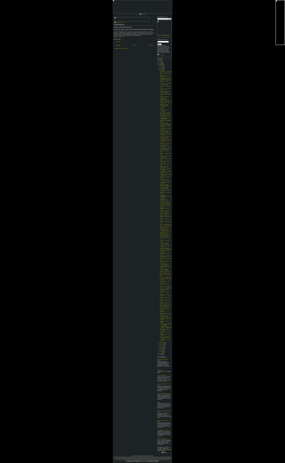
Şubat (161, 351)
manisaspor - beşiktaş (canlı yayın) (164, 180)
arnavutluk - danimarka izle (165, 286)
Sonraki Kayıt (117, 45)
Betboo (165, 449)
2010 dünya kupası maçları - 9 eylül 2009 (165, 324)
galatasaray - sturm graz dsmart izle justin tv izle (165, 79)
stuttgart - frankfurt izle (162, 375)
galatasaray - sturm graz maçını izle (165, 76)
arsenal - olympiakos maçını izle (164, 167)
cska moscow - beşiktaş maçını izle (165, 129)
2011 (160, 61)
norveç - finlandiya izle (162, 438)
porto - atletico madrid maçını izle (164, 146)
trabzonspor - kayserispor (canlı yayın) (165, 337)
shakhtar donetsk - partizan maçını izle (164, 100)
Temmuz (162, 344)
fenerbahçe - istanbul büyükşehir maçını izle (165, 185)
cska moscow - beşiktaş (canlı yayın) (165, 116)
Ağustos (162, 342)
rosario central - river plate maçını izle (165, 314)
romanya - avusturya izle (165, 271)
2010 (160, 63)
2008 (160, 354)
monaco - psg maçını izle (165, 225)
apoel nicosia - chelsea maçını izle (165, 143)
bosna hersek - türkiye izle (165, 304)
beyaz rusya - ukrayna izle (165, 277)
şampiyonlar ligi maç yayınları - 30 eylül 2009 (165, 249)
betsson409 (162, 107)
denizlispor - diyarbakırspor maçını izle (165, 256)
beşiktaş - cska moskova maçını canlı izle (165, 131)
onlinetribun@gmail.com (143, 461)
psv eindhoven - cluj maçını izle (164, 111)
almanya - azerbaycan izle (165, 288)
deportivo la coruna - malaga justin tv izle (164, 236)
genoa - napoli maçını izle (165, 224)
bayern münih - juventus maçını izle (165, 126)
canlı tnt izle (162, 108)
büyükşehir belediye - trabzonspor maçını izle (165, 230)
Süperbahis (159, 449)
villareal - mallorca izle (164, 215)
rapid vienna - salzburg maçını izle (164, 228)
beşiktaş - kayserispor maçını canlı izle (164, 188)
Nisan (161, 348)
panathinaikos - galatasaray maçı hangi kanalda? (165, 196)
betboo (158, 402)
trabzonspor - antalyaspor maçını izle (165, 190)
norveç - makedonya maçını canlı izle (164, 269)
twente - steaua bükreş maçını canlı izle (165, 92)
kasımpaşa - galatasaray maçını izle (165, 183)
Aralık (161, 65)
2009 (160, 64)
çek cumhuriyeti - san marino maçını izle (164, 264)
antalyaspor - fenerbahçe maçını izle (165, 172)
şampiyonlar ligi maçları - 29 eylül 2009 (165, 118)
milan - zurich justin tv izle (165, 136)
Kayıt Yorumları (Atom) (123, 48)
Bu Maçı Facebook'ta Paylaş (163, 35)
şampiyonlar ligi (121, 36)
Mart (161, 350)
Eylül (161, 70)
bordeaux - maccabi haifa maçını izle (165, 134)
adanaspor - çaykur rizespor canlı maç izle (165, 316)
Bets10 (169, 449)
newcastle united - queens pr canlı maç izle (165, 149)
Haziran (162, 345)
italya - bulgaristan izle (164, 273)
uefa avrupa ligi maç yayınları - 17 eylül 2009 (165, 327)
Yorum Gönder (118, 41)
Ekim (161, 68)
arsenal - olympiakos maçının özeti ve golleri (165, 124)
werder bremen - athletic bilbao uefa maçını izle (165, 113)
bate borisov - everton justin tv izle (164, 97)
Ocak (161, 353)
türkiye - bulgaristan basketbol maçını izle (165, 306)
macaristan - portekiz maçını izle (164, 290)
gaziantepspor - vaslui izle (163, 430)
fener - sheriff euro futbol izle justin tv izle (165, 84)
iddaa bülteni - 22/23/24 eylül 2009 (165, 330)
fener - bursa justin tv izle (165, 213)
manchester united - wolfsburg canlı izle (164, 138)
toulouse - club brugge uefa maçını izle (165, 102)
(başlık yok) (159, 370)
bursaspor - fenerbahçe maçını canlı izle (165, 211)
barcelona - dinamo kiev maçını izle (165, 156)
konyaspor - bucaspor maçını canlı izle (164, 243)
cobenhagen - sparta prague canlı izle (164, 105)
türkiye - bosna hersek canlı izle (164, 309)
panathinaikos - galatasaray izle (164, 199)
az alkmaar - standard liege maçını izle (165, 175)
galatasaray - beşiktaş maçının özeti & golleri (165, 203)
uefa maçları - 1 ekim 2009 (165, 71)
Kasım (161, 67)
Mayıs (161, 347)
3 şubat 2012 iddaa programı (163, 393)
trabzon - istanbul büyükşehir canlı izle (165, 233)
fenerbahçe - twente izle (165, 201)
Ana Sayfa (134, 45)
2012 (160, 60)
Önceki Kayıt (150, 45)
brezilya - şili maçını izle (165, 302)
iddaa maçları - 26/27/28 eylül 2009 (165, 169)
